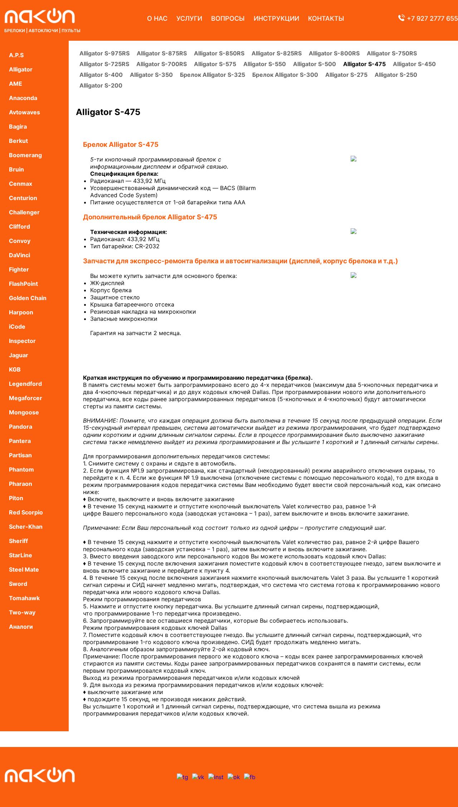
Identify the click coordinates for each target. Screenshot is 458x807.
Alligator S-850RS (219, 53)
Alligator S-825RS (277, 53)
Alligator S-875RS (162, 53)
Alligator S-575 (215, 64)
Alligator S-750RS (392, 53)
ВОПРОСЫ (228, 18)
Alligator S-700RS (161, 64)
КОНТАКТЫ (326, 18)
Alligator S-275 (346, 74)
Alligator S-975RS (104, 53)
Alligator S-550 (264, 64)
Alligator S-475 (364, 64)
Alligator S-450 (414, 64)
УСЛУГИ (189, 18)
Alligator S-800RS (334, 53)
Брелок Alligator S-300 (285, 74)
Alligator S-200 (100, 85)
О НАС (157, 18)
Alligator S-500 (314, 64)
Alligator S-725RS (104, 64)
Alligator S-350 (151, 74)
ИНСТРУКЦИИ (276, 18)
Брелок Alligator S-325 (212, 74)
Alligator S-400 (101, 74)
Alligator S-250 (396, 74)
